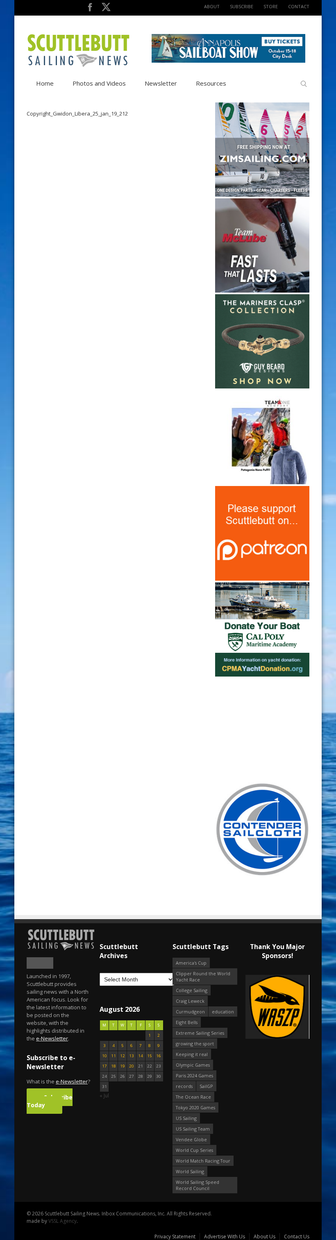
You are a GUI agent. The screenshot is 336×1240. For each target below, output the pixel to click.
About (212, 6)
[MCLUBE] (262, 290)
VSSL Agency (62, 1220)
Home (45, 83)
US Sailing (186, 1118)
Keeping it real (192, 1054)
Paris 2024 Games (194, 1075)
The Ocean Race (193, 1097)
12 (122, 1055)
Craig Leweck (190, 1001)
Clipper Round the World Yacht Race (203, 976)
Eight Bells (187, 1022)
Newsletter (161, 83)
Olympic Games (193, 1065)
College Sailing (191, 990)
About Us (264, 1236)
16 (158, 1055)
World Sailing (190, 1171)
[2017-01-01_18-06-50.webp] (277, 1007)
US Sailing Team (193, 1129)
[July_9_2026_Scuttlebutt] (262, 674)
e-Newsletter (52, 1038)
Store (270, 6)
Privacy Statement (174, 1236)
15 (149, 1055)
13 (131, 1055)
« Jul (104, 1095)
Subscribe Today (50, 1101)
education (223, 1011)
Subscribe (241, 6)
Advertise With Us (224, 1236)
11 (113, 1055)
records (184, 1086)
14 (140, 1055)
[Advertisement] (266, 729)
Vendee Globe (191, 1139)
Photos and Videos (99, 83)
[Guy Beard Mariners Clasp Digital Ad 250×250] (262, 386)
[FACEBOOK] (90, 9)
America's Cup (191, 963)
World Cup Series (194, 1150)
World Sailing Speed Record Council (197, 1185)
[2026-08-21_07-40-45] (228, 60)
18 (113, 1066)
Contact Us (296, 1236)
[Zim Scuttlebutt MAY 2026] (262, 194)
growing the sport (195, 1043)
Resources (211, 83)
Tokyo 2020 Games (195, 1107)
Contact (298, 6)
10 (104, 1055)
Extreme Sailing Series (200, 1033)
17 (104, 1066)
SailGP (206, 1086)
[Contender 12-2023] (262, 874)
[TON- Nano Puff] (262, 482)
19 (122, 1066)
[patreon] (262, 578)
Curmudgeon (190, 1011)
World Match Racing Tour (203, 1161)
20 (131, 1066)
